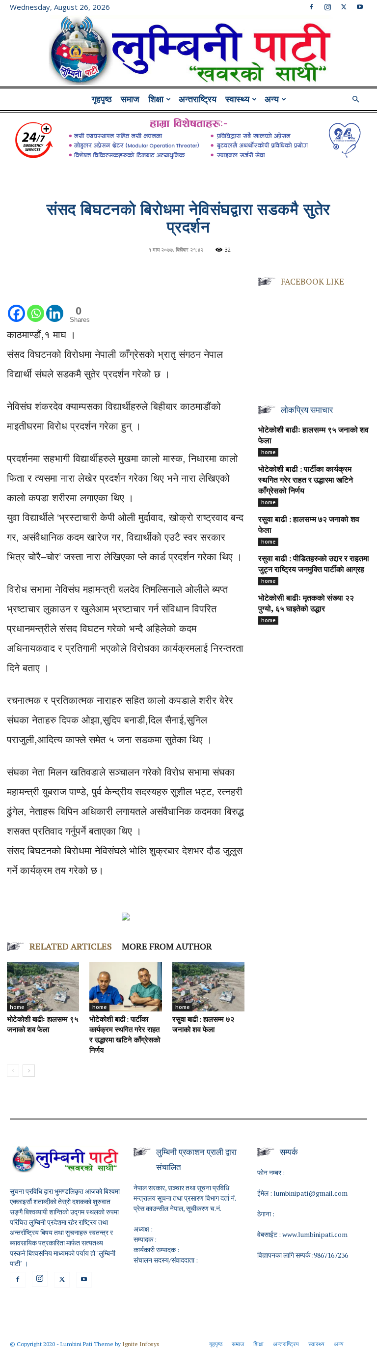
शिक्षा (155, 99)
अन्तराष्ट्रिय (197, 99)
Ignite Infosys (141, 1344)
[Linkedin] (54, 303)
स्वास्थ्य (237, 99)
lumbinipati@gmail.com (310, 1193)
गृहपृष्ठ (102, 99)
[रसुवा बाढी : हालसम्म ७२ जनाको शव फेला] (208, 986)
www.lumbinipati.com (315, 1234)
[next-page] (29, 1071)
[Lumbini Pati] (188, 51)
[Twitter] (343, 7)
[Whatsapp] (35, 303)
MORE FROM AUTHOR (167, 946)
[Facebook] (311, 7)
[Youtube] (359, 7)
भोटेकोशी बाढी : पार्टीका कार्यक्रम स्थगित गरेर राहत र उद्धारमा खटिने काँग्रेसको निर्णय (305, 480)
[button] (355, 99)
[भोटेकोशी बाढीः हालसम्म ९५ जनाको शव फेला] (43, 986)
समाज (130, 99)
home (17, 1007)
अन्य (272, 99)
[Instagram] (327, 7)
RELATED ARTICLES (70, 946)
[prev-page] (13, 1071)
